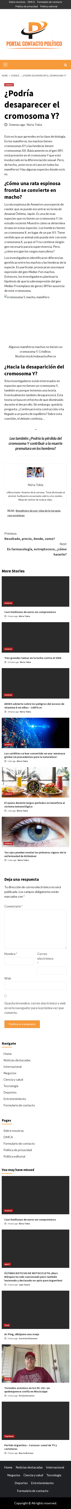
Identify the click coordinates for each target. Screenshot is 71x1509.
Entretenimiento (14, 1099)
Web (7, 978)
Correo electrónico (45, 958)
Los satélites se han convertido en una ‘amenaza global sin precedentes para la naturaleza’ (34, 755)
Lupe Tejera (24, 1284)
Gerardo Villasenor (28, 1338)
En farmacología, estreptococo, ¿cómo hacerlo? (37, 549)
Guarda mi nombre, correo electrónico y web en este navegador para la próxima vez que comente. (35, 1008)
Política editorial (48, 6)
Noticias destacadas (17, 1060)
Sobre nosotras (17, 1)
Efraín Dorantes (26, 1395)
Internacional (12, 1066)
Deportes (10, 1092)
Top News (9, 1436)
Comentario (13, 906)
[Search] (65, 65)
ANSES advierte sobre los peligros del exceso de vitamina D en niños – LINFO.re (34, 705)
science (9, 84)
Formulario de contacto (49, 1)
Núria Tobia (34, 124)
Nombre (10, 954)
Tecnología (10, 1086)
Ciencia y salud (13, 1079)
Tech (6, 1325)
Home (7, 1054)
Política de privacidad (26, 6)
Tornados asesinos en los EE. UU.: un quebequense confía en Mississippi (27, 1389)
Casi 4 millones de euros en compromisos (30, 612)
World (7, 1379)
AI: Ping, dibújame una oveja (21, 1334)
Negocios (9, 1073)
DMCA (31, 1)
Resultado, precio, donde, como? (29, 536)
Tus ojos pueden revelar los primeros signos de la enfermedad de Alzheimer (35, 854)
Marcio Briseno (26, 1453)
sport (7, 1264)
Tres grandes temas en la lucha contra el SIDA (32, 658)
